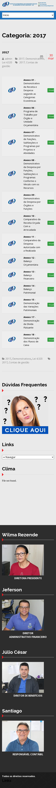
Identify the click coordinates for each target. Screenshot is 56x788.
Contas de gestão (19, 362)
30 (51, 56)
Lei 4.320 (7, 62)
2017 (5, 52)
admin (8, 58)
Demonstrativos (35, 58)
